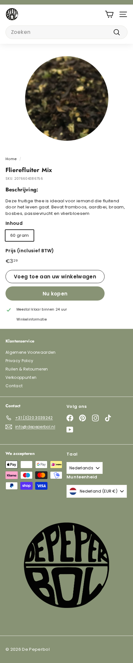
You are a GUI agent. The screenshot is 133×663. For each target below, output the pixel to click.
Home (10, 158)
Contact (14, 386)
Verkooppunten (20, 377)
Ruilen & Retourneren (26, 369)
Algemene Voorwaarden (30, 352)
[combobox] (66, 32)
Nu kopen (55, 293)
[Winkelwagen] (109, 14)
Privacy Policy (19, 360)
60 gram (19, 235)
